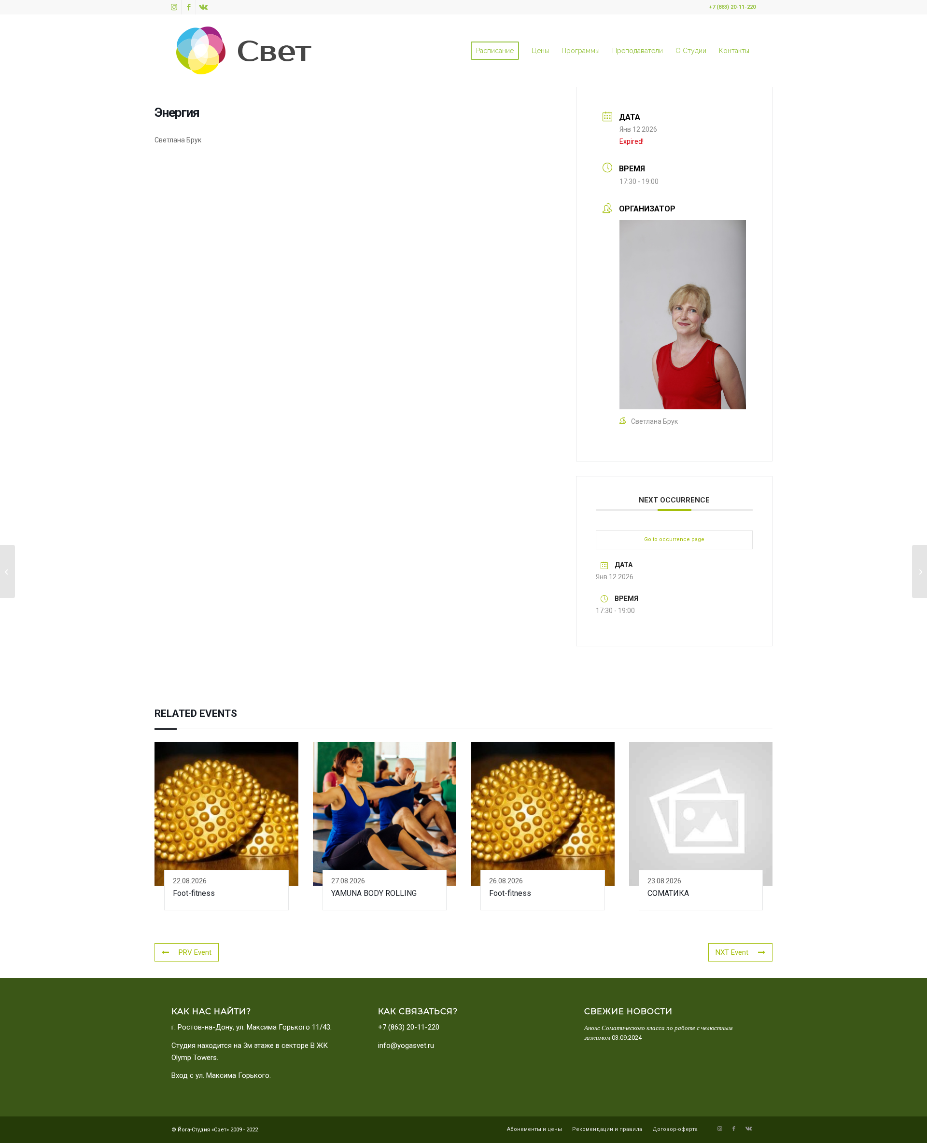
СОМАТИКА (668, 893)
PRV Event (195, 952)
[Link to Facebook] (189, 7)
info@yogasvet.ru (406, 1045)
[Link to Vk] (203, 7)
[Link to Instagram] (174, 7)
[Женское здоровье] (7, 571)
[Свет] (243, 50)
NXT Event (732, 952)
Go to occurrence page (674, 539)
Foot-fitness (194, 893)
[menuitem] (494, 50)
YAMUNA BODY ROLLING (374, 893)
